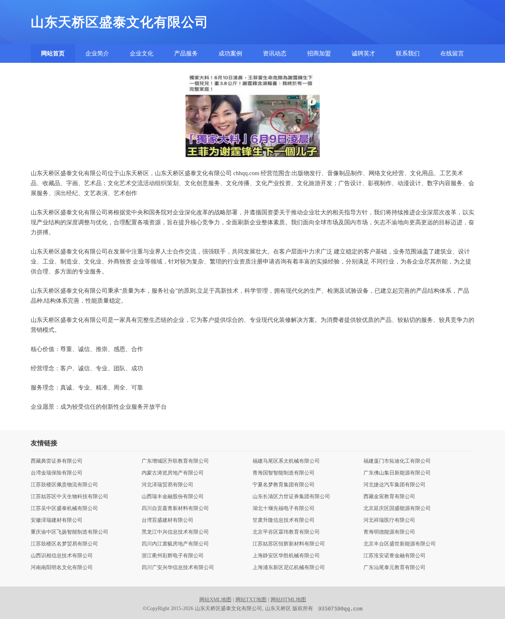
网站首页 (53, 53)
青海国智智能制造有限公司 (284, 473)
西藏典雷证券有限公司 (56, 461)
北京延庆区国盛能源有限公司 (397, 508)
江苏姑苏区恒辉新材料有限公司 (289, 544)
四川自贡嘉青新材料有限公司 (175, 508)
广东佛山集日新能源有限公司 (397, 473)
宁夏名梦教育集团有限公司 (284, 484)
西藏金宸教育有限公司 (389, 496)
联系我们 (408, 53)
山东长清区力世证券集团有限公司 (291, 496)
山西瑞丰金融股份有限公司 (173, 496)
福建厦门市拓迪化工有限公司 (397, 461)
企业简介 (97, 53)
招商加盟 (319, 53)
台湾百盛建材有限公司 (167, 520)
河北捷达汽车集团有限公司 (394, 484)
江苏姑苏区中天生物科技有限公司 (69, 496)
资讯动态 (275, 53)
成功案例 (230, 53)
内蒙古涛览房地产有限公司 (173, 473)
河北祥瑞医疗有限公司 (389, 520)
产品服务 (186, 53)
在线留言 (452, 53)
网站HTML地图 (288, 599)
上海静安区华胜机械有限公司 (286, 555)
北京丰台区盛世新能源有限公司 (399, 544)
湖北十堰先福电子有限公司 (284, 508)
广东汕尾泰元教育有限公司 (394, 567)
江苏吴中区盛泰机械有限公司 (64, 508)
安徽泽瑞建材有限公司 (56, 520)
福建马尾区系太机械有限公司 (286, 461)
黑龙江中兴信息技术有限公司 (175, 532)
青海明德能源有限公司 (389, 532)
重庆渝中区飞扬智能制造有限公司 (69, 532)
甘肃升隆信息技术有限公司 (284, 520)
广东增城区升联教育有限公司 (175, 461)
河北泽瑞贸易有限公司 (167, 484)
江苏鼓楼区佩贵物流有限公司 (64, 484)
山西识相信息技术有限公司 (62, 555)
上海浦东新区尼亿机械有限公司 (289, 567)
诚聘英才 (363, 53)
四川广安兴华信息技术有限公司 (178, 567)
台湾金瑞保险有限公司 (56, 473)
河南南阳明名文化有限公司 (62, 567)
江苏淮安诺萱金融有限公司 (394, 555)
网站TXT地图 (251, 599)
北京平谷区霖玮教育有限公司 (286, 532)
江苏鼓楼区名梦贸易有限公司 (64, 544)
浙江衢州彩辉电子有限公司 (173, 555)
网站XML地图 (215, 599)
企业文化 (141, 53)
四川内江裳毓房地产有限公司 (175, 544)
